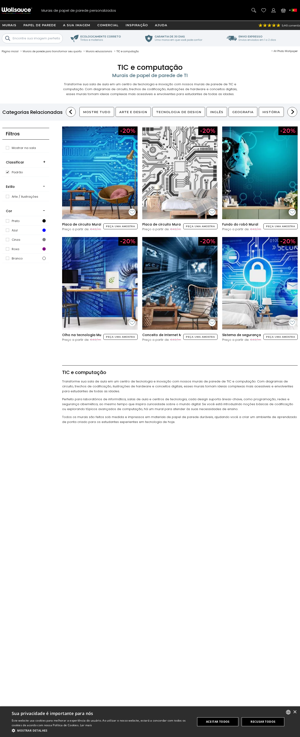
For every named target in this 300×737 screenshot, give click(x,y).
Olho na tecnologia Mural (84, 335)
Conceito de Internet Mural (165, 335)
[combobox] (288, 712)
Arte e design (133, 112)
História (271, 112)
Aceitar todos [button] (218, 722)
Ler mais (86, 725)
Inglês (216, 112)
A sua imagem (76, 25)
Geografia (243, 112)
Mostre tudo (96, 112)
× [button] (294, 712)
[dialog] (150, 721)
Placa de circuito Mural (81, 224)
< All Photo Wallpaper (284, 51)
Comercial (108, 25)
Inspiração (137, 25)
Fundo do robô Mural (240, 224)
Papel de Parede (39, 25)
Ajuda (161, 25)
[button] (101, 730)
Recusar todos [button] (263, 722)
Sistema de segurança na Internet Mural (256, 335)
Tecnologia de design (178, 112)
